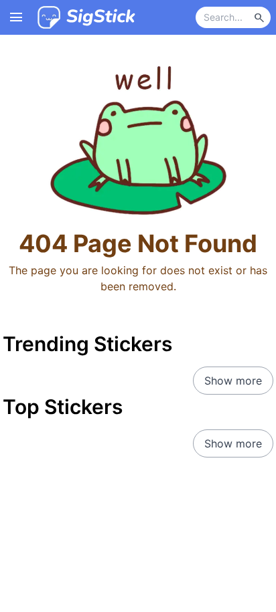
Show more (233, 380)
